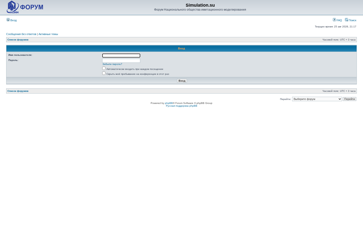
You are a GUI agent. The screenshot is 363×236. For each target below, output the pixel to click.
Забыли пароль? (112, 64)
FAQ (339, 20)
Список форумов (17, 39)
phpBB (169, 103)
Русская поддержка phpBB (181, 105)
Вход (13, 20)
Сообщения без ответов (21, 34)
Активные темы (48, 34)
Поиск (352, 20)
